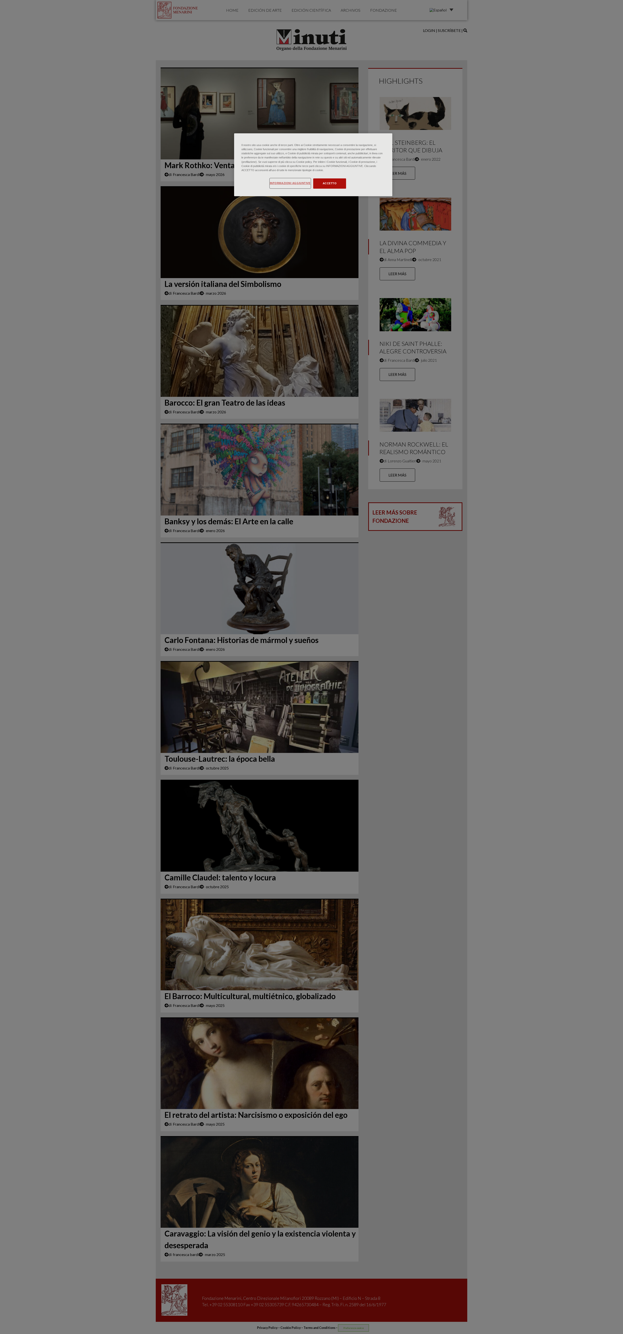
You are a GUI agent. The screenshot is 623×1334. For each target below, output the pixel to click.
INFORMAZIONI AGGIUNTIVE (290, 183)
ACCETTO (330, 183)
